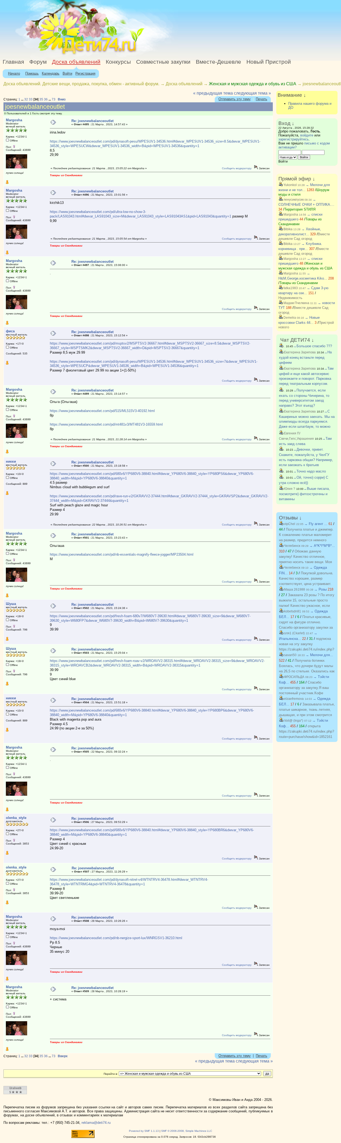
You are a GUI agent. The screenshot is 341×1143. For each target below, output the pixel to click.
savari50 (290, 655)
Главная (13, 62)
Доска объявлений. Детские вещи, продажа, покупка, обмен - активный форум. (81, 84)
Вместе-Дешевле (218, 62)
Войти (67, 73)
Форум (38, 62)
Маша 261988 (294, 589)
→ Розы (320, 589)
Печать (261, 99)
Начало (14, 73)
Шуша (11, 604)
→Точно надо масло (309, 471)
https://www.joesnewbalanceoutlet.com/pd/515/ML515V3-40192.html (102, 411)
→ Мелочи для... (319, 655)
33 (31, 99)
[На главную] (48, 54)
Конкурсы (118, 62)
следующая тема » (252, 93)
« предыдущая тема (213, 93)
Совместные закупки (163, 62)
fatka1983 (290, 288)
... (22, 99)
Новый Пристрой (268, 62)
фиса (10, 331)
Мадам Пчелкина (296, 303)
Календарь (50, 73)
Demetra (289, 318)
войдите (306, 135)
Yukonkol (290, 185)
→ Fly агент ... (315, 524)
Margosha (14, 120)
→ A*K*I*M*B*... (322, 546)
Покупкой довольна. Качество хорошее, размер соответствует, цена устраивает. (306, 578)
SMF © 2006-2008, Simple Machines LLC (186, 1130)
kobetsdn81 (292, 611)
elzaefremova (293, 699)
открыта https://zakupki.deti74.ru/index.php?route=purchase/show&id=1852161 (306, 731)
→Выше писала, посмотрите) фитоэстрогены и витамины (304, 494)
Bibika (288, 229)
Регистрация (85, 73)
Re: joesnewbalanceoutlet (92, 121)
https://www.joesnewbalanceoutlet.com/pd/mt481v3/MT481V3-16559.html (106, 424)
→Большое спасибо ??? (312, 346)
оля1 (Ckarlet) (294, 633)
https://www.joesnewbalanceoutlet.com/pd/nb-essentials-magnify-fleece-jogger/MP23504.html (121, 554)
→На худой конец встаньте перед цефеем (305, 357)
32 (26, 99)
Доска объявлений (76, 62)
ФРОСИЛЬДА (293, 677)
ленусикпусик (293, 199)
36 (46, 99)
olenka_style (16, 818)
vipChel (289, 524)
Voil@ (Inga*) (293, 720)
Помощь (32, 73)
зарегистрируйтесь (293, 139)
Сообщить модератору (236, 168)
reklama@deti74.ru (96, 1123)
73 (53, 99)
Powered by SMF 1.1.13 (144, 1130)
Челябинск (291, 546)
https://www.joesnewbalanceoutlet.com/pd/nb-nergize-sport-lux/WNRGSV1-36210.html (116, 938)
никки (11, 461)
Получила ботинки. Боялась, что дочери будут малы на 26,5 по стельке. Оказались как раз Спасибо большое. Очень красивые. (307, 671)
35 (41, 99)
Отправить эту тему (234, 99)
